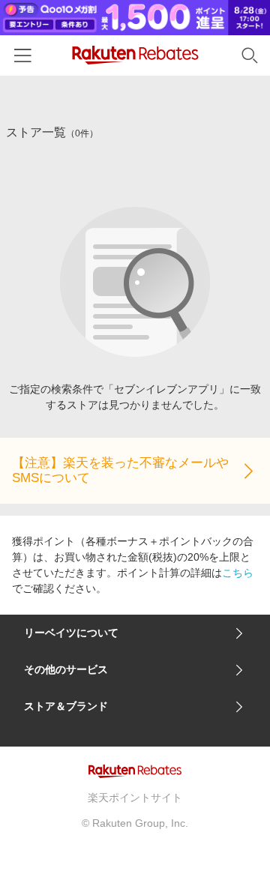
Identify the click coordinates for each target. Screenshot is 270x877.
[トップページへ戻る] (135, 55)
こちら (238, 573)
